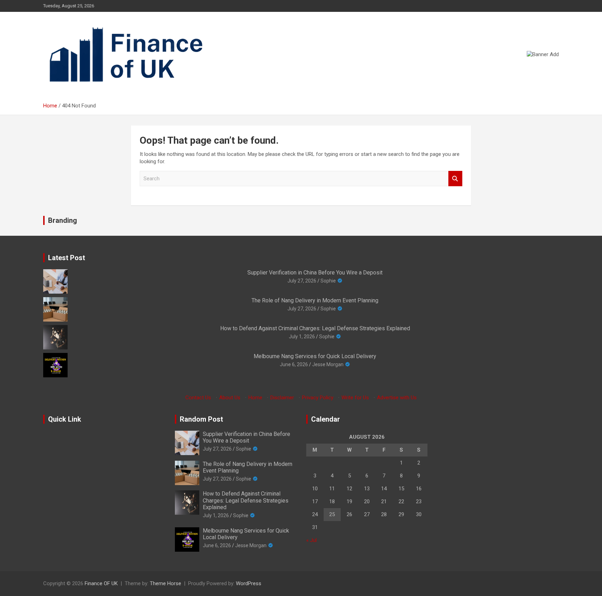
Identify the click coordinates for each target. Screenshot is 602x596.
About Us (229, 397)
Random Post (201, 419)
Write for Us (355, 397)
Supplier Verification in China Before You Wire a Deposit (315, 272)
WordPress (248, 583)
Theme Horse (165, 583)
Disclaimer (282, 397)
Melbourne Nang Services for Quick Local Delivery (315, 356)
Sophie (328, 281)
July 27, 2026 (301, 281)
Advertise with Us (397, 397)
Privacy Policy (317, 397)
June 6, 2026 (294, 364)
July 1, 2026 (302, 336)
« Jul (311, 540)
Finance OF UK (101, 583)
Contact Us (198, 397)
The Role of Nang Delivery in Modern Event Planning (315, 300)
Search (455, 179)
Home (255, 397)
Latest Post (66, 258)
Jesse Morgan (328, 364)
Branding (62, 220)
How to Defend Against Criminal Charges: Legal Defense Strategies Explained (315, 328)
